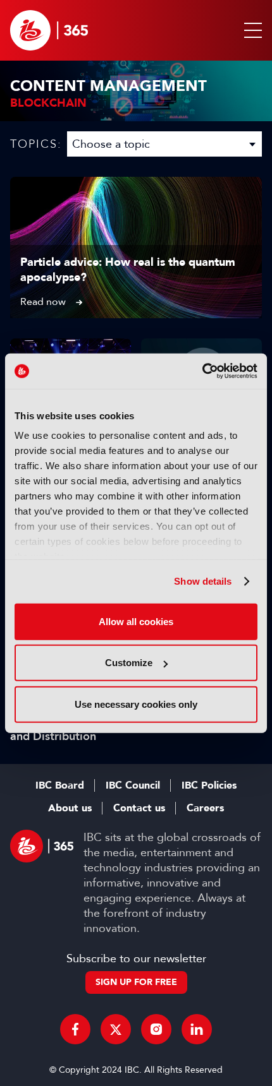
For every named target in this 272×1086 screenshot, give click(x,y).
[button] (250, 30)
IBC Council (133, 785)
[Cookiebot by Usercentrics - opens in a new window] (202, 371)
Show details (203, 581)
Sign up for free (136, 982)
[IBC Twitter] (116, 1029)
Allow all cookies (136, 621)
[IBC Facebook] (75, 1029)
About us (70, 808)
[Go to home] (49, 30)
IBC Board (59, 785)
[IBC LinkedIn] (197, 1029)
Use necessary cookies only (136, 703)
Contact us (139, 808)
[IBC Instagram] (156, 1029)
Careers (205, 808)
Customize (128, 662)
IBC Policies (209, 785)
